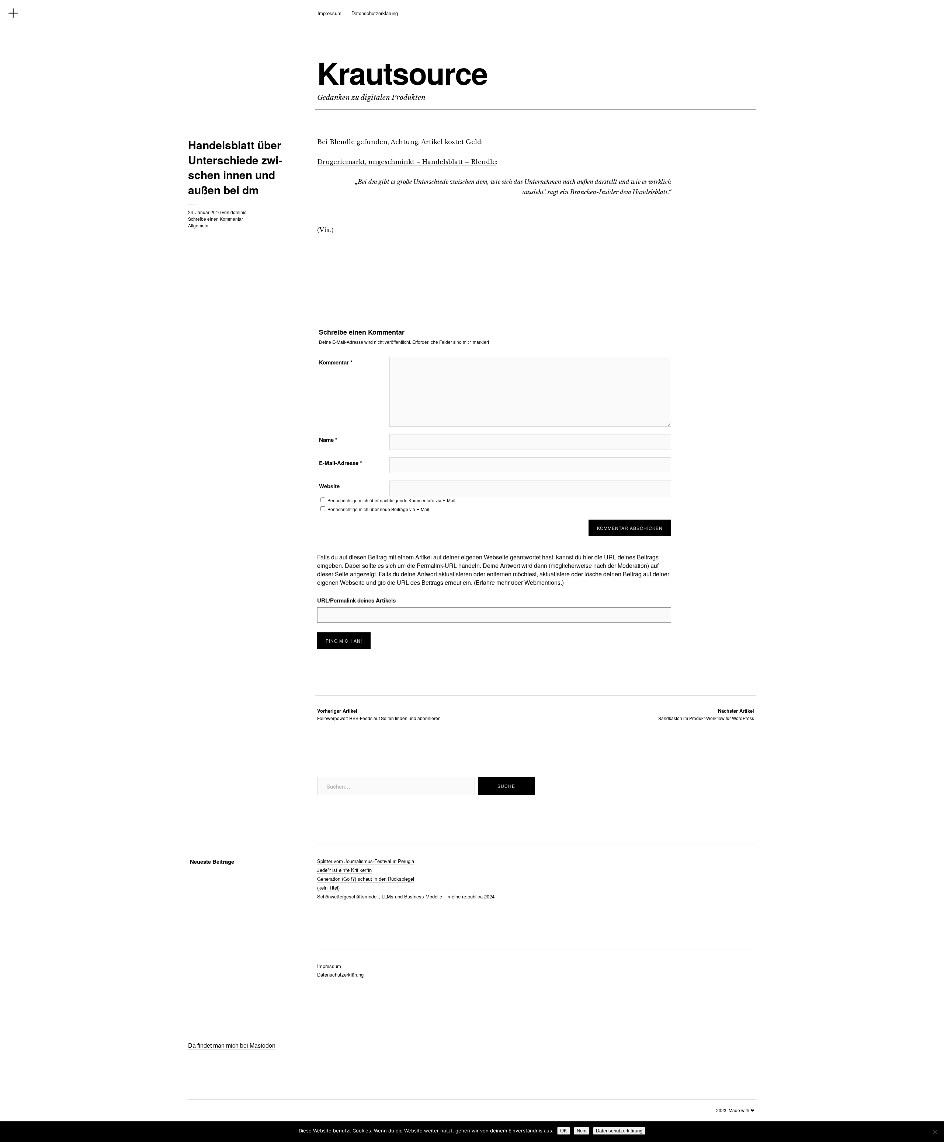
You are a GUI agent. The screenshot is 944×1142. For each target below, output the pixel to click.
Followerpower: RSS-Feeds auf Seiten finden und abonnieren (379, 714)
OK (563, 1131)
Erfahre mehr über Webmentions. (519, 582)
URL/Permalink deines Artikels (356, 600)
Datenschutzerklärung (374, 13)
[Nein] (934, 1131)
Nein (581, 1131)
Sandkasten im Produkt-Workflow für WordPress (706, 714)
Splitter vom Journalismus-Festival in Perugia (365, 861)
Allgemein (198, 225)
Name (328, 440)
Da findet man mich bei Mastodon (231, 1045)
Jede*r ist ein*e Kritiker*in (344, 869)
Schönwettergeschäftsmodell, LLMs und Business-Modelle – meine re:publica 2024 (405, 896)
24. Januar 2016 (204, 212)
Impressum (329, 13)
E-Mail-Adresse (340, 463)
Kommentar (336, 362)
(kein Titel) (328, 887)
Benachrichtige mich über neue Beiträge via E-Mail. (378, 509)
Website (329, 486)
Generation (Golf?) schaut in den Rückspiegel (365, 878)
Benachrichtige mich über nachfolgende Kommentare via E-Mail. (392, 500)
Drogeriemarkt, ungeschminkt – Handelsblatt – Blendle (406, 161)
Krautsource (402, 72)
